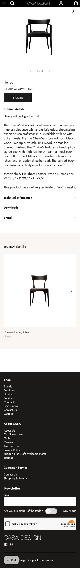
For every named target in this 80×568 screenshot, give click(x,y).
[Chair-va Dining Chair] (40, 290)
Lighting (9, 394)
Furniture (9, 390)
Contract (9, 402)
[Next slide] (49, 71)
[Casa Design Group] (22, 537)
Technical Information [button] (18, 198)
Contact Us (10, 410)
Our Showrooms (13, 434)
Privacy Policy (12, 450)
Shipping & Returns (15, 478)
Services (9, 398)
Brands (8, 386)
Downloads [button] (11, 208)
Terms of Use (11, 446)
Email (8, 495)
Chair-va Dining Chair (17, 332)
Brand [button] (8, 218)
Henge (8, 82)
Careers (8, 442)
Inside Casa (11, 406)
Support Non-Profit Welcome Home (25, 454)
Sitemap (8, 458)
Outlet (7, 438)
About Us (9, 431)
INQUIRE (17, 98)
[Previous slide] (31, 71)
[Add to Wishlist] (72, 11)
